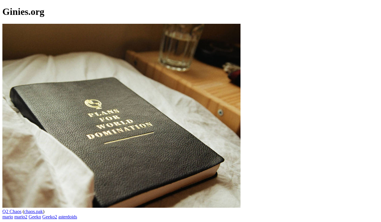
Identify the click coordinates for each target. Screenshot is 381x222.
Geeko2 (49, 216)
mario (7, 216)
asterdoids (67, 216)
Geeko (35, 216)
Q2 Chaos (11, 211)
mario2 (20, 216)
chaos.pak (33, 211)
